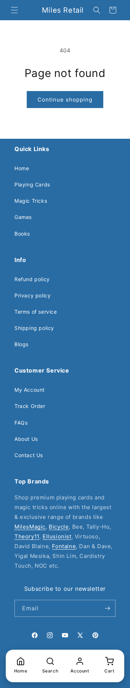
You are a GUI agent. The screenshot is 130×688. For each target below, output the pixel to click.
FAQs (20, 423)
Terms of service (35, 312)
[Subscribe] (107, 608)
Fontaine (64, 546)
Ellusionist (57, 536)
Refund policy (32, 279)
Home (21, 168)
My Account (29, 390)
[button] (14, 10)
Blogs (21, 344)
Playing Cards (32, 184)
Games (23, 217)
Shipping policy (34, 328)
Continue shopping (65, 99)
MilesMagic (30, 526)
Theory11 (26, 536)
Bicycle (59, 526)
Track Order (30, 406)
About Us (26, 439)
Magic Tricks (30, 201)
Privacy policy (32, 295)
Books (22, 234)
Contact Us (28, 455)
